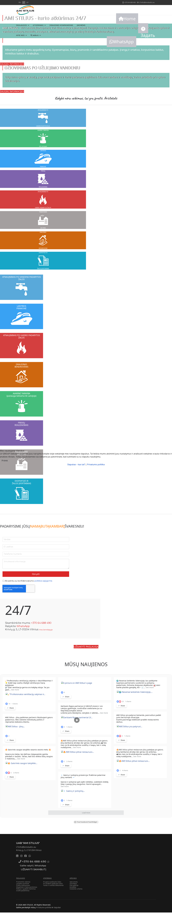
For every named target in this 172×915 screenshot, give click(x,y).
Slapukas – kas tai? (76, 464)
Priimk (5, 460)
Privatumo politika (96, 464)
